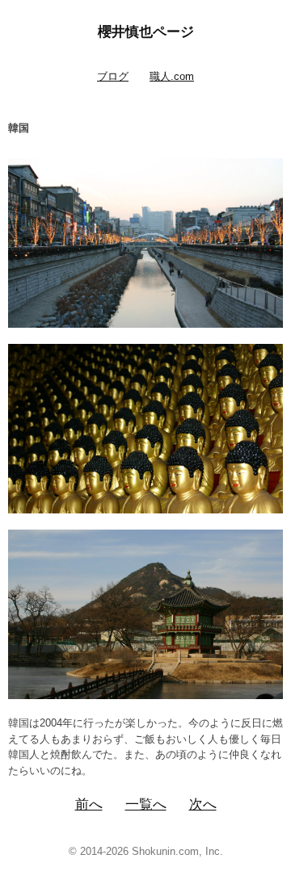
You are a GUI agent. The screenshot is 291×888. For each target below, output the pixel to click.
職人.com (172, 76)
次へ (203, 804)
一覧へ (146, 804)
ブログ (113, 76)
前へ (89, 804)
